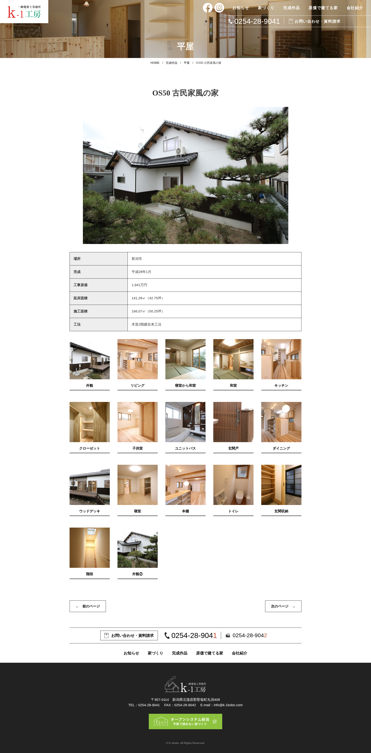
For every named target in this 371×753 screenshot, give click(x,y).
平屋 (187, 62)
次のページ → (283, 606)
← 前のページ (88, 606)
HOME (155, 62)
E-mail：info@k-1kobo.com (221, 705)
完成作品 (171, 62)
